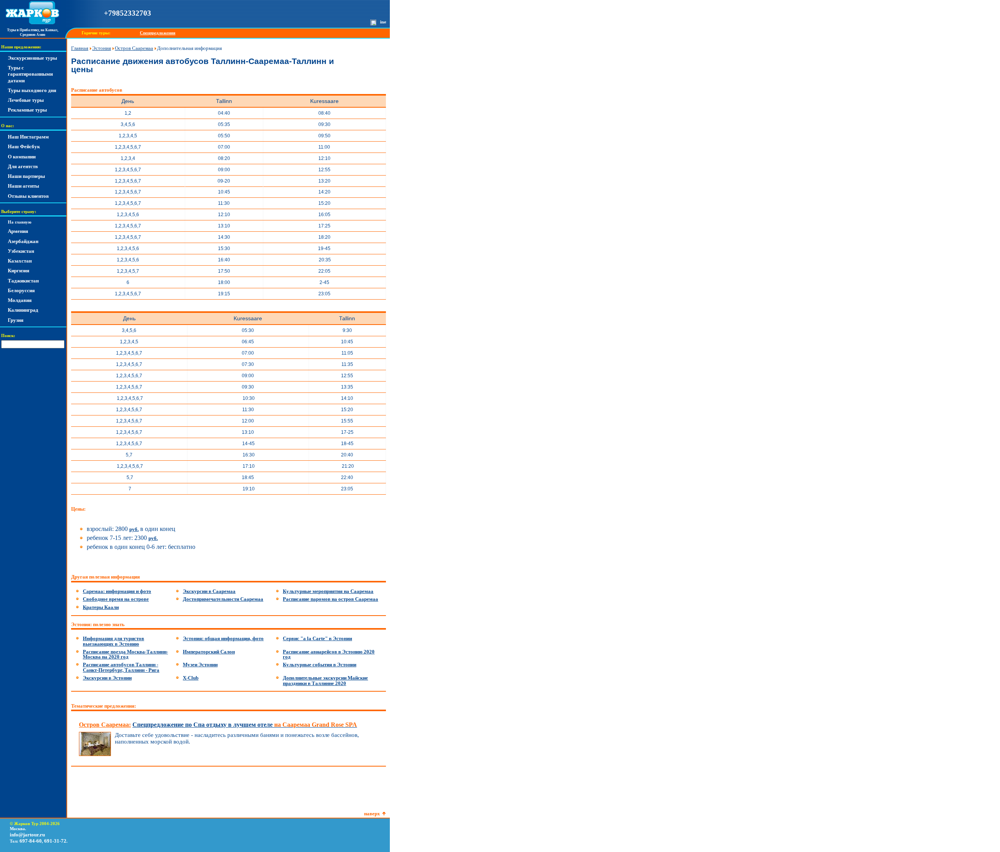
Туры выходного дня (32, 90)
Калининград (23, 310)
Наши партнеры (26, 176)
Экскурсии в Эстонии (107, 678)
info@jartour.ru (27, 835)
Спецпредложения (157, 33)
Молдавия (20, 300)
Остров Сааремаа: (105, 724)
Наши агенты (23, 186)
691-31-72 (55, 841)
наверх (372, 813)
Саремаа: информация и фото (117, 591)
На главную (19, 222)
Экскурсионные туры (32, 58)
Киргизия (18, 270)
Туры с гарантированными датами (30, 74)
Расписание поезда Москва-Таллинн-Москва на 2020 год (125, 654)
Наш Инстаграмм (28, 137)
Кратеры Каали (101, 607)
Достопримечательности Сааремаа (223, 599)
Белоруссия (21, 290)
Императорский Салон (209, 652)
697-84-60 (31, 841)
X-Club (190, 678)
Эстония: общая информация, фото (223, 638)
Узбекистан (21, 251)
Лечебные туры (26, 100)
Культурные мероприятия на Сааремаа (328, 591)
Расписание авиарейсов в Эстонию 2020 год (329, 654)
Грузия (15, 320)
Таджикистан (23, 281)
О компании (22, 157)
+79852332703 (127, 13)
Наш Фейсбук (24, 146)
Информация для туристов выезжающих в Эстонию (113, 641)
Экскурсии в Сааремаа (209, 591)
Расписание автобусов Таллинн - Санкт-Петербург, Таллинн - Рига (121, 667)
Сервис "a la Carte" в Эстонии (317, 638)
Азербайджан (23, 241)
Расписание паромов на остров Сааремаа (330, 599)
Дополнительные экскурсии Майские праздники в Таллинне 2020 (325, 680)
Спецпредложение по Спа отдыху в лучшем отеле (244, 724)
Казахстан (20, 261)
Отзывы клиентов (28, 196)
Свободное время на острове (116, 599)
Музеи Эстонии (200, 664)
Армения (18, 231)
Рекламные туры (27, 110)
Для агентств (23, 166)
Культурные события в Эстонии (319, 664)
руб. (134, 529)
